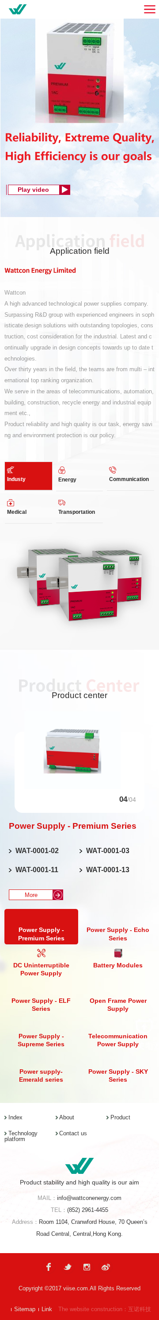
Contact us (73, 1133)
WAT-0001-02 (37, 850)
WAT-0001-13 (107, 870)
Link (47, 1309)
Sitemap (24, 1309)
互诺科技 (139, 1309)
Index (15, 1117)
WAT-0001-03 (107, 850)
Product (120, 1117)
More (31, 895)
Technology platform (21, 1136)
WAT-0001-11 (36, 870)
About (66, 1117)
